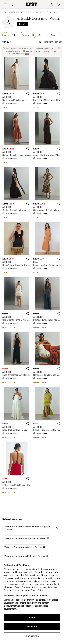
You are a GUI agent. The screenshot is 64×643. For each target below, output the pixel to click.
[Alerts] (52, 4)
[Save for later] (28, 94)
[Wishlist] (59, 4)
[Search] (11, 4)
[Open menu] (5, 4)
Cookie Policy (37, 590)
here (27, 53)
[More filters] (5, 35)
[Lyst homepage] (32, 4)
